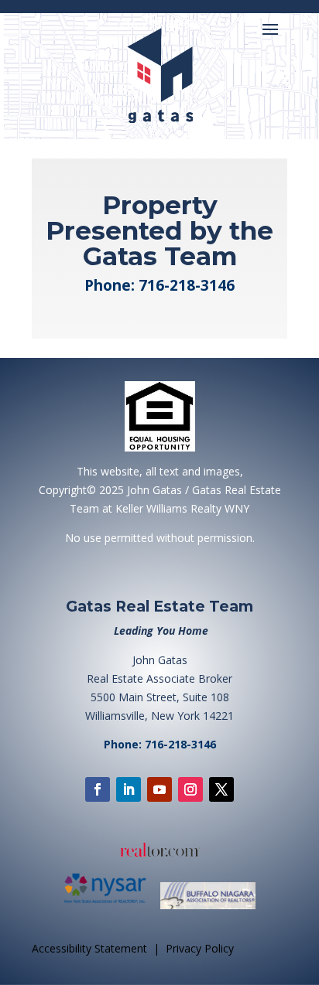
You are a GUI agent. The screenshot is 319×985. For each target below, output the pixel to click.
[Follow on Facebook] (97, 789)
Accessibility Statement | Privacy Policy (133, 948)
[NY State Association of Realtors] (110, 906)
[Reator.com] (159, 850)
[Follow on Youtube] (159, 789)
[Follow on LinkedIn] (128, 789)
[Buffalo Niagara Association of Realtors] (208, 906)
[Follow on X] (221, 789)
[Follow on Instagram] (190, 789)
